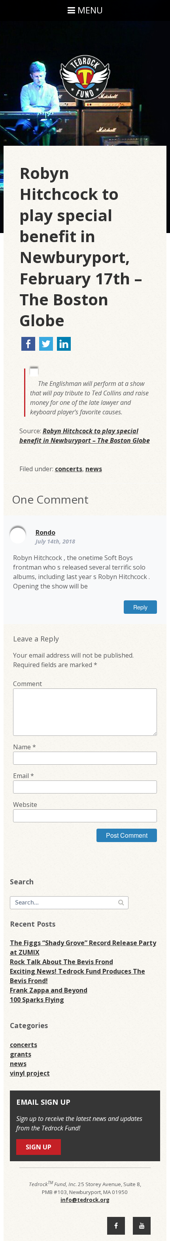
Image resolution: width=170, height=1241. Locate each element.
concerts (68, 468)
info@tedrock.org (85, 1199)
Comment (27, 683)
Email (23, 775)
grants (20, 1054)
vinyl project (30, 1073)
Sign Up (38, 1147)
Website (25, 804)
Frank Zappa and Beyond (48, 990)
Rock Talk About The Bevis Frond (61, 961)
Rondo (45, 532)
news (93, 468)
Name (24, 747)
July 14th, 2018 (55, 541)
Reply (140, 607)
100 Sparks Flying (37, 999)
